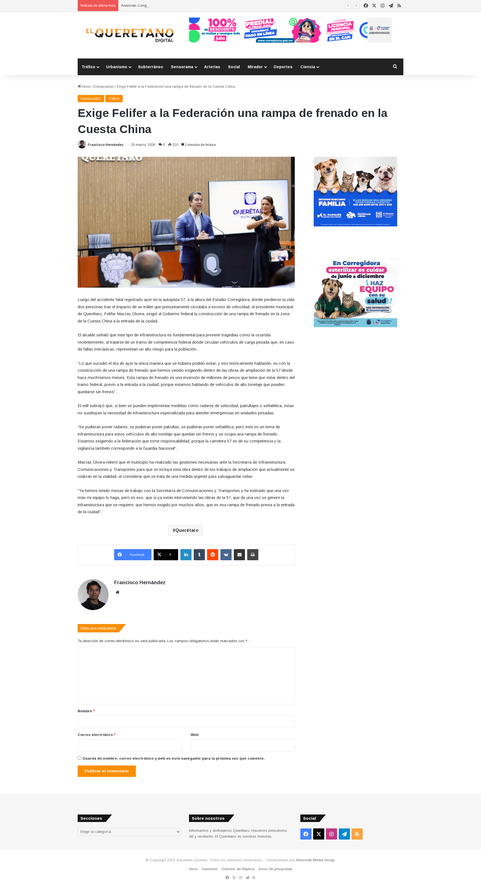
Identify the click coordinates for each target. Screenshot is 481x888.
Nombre (86, 711)
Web (194, 735)
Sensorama (182, 67)
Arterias (212, 67)
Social (234, 67)
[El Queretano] (129, 35)
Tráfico (88, 67)
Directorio (210, 869)
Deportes (283, 67)
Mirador (255, 67)
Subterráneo (150, 67)
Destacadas (104, 86)
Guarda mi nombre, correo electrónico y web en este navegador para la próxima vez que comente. (173, 758)
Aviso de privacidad (275, 869)
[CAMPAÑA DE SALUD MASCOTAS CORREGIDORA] (355, 326)
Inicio (86, 86)
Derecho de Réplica (238, 869)
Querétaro (186, 530)
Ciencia (307, 67)
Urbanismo (116, 67)
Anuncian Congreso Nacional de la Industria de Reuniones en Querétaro (180, 5)
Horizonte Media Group (315, 860)
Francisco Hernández (106, 145)
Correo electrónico (97, 735)
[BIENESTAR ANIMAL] (355, 225)
